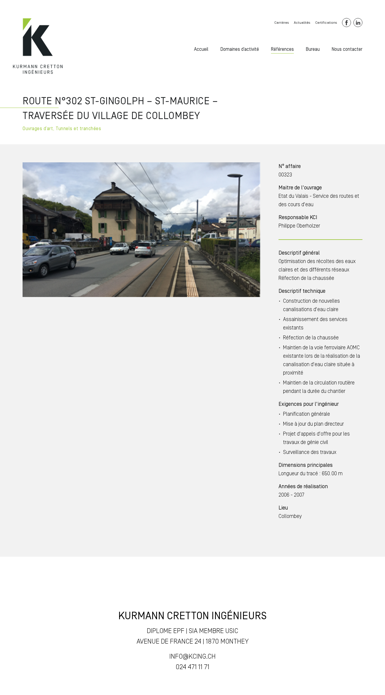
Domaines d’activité (239, 49)
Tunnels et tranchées (78, 128)
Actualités (302, 23)
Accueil (201, 49)
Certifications (326, 23)
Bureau (313, 49)
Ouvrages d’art (38, 128)
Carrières (281, 23)
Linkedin (357, 22)
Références (282, 49)
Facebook (346, 22)
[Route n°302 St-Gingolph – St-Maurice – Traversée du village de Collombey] (38, 46)
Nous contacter (347, 49)
